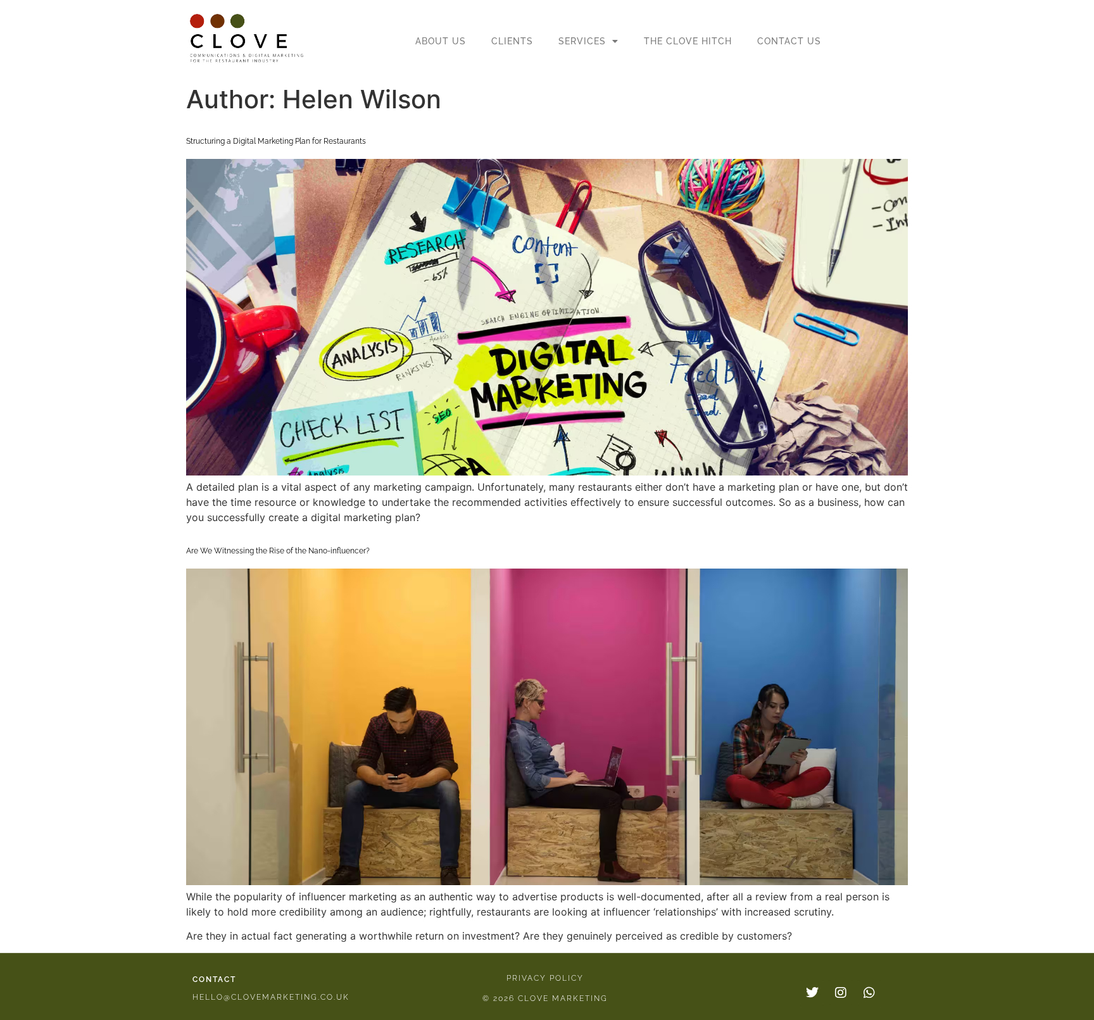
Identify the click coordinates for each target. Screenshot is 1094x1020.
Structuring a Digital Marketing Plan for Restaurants (276, 141)
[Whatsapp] (869, 992)
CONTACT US (789, 41)
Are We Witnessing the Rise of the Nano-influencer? (278, 550)
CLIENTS (512, 41)
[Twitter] (812, 992)
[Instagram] (840, 992)
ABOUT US (440, 41)
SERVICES (582, 41)
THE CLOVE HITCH (688, 41)
